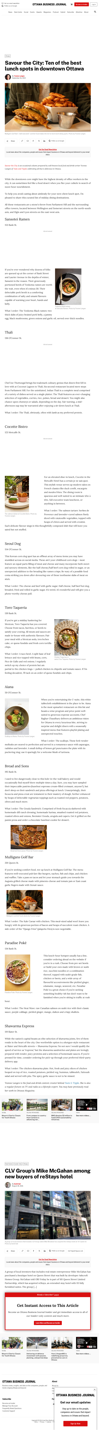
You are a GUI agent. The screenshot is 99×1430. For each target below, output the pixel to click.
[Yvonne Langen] (8, 77)
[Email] (27, 140)
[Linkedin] (44, 140)
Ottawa (7, 56)
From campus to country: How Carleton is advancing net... (36, 1118)
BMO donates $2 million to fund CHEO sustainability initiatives (61, 1118)
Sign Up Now (75, 1423)
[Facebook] (33, 140)
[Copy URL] (22, 140)
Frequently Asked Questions (11, 1408)
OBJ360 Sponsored (33, 1112)
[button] (95, 12)
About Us (55, 1386)
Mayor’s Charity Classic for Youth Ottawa (11, 1117)
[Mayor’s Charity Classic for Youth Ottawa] (12, 1105)
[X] (38, 140)
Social (4, 1112)
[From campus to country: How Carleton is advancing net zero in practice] (37, 1105)
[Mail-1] (54, 1404)
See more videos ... (83, 1116)
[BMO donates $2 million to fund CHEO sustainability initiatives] (61, 1105)
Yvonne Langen (19, 76)
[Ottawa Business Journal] (49, 4)
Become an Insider (8, 1403)
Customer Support (8, 1411)
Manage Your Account (10, 1406)
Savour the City (11, 165)
